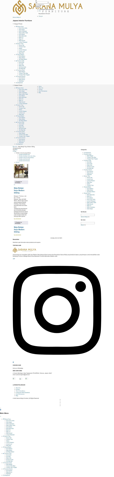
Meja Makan (22, 57)
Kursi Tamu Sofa (23, 28)
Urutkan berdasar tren (24, 154)
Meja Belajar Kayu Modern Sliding (19, 190)
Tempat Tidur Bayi (23, 73)
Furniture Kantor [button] (21, 76)
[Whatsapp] (13, 362)
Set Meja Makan (23, 59)
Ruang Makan (87, 187)
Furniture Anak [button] (21, 70)
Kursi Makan (22, 56)
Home (40, 86)
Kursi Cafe (21, 62)
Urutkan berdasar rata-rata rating (27, 156)
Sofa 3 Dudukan (23, 31)
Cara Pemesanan (43, 91)
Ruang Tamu (87, 193)
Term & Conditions (20, 391)
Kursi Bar (21, 64)
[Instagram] (57, 360)
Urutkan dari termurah (24, 159)
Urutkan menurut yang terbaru (26, 157)
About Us (41, 88)
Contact (40, 89)
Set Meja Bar (22, 68)
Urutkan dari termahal (24, 160)
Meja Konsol (22, 40)
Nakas (20, 48)
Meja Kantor (22, 79)
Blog (40, 92)
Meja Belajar (22, 71)
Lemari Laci (22, 51)
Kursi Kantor (22, 78)
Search (38, 6)
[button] (21, 182)
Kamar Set (21, 45)
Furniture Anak (87, 154)
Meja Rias (21, 53)
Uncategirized (19, 82)
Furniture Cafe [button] (20, 61)
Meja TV (21, 39)
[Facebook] (13, 259)
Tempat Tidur (22, 47)
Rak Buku (21, 81)
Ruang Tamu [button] (20, 26)
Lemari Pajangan (23, 42)
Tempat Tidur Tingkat (24, 75)
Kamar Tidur (87, 176)
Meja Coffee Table (23, 32)
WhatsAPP (42, 9)
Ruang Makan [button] (20, 54)
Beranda (15, 146)
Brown (82, 225)
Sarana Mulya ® (17, 17)
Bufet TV (21, 37)
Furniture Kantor (88, 170)
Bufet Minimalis (22, 36)
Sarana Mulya (84, 217)
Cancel (17, 162)
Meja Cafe (21, 65)
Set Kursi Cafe (22, 67)
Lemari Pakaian (23, 50)
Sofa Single (22, 29)
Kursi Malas (22, 34)
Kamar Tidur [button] (20, 43)
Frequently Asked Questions (23, 392)
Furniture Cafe (87, 160)
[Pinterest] (14, 259)
